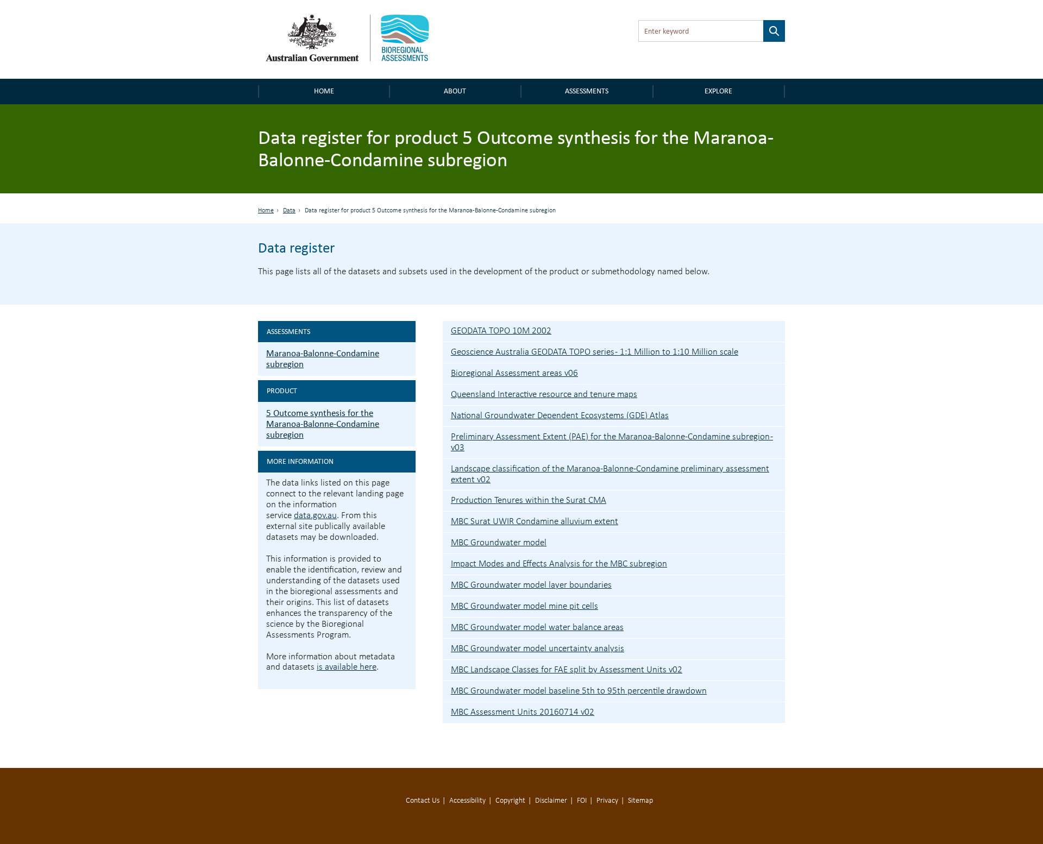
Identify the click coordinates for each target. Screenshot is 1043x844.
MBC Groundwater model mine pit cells (524, 606)
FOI (582, 801)
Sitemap (640, 801)
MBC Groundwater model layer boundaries (531, 585)
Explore (718, 91)
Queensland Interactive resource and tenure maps (544, 394)
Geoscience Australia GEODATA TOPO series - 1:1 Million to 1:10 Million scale (594, 352)
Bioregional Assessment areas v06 (514, 373)
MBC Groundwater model (498, 542)
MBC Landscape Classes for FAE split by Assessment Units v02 (566, 670)
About (455, 91)
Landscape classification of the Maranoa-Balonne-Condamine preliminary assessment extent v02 (610, 474)
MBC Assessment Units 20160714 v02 (522, 712)
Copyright (510, 801)
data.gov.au (315, 515)
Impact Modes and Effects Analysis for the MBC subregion (559, 564)
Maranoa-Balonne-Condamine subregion (322, 359)
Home (324, 91)
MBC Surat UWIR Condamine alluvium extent (534, 521)
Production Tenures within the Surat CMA (528, 500)
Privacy (607, 801)
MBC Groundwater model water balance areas (537, 627)
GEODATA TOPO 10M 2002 (501, 331)
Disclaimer (551, 801)
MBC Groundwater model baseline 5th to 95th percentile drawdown (579, 691)
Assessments (586, 91)
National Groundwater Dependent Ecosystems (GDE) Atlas (560, 415)
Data (289, 210)
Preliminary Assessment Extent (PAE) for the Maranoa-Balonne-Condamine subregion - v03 (612, 442)
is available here (346, 667)
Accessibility (467, 801)
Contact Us (422, 801)
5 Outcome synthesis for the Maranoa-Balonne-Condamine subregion (322, 423)
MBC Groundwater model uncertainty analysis (537, 648)
